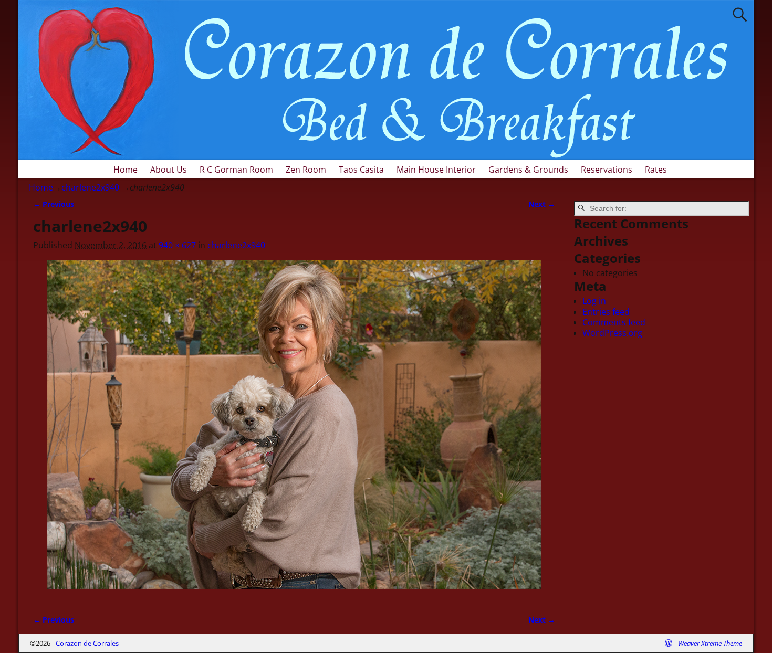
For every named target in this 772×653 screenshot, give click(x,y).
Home (125, 169)
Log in (594, 301)
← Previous (53, 204)
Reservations (606, 169)
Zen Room (306, 169)
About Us (168, 169)
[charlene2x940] (294, 431)
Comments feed (613, 322)
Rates (656, 169)
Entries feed (606, 312)
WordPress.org (612, 333)
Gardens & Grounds (528, 169)
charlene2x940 (90, 187)
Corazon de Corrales (87, 643)
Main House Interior (436, 169)
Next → (541, 204)
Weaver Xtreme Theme (710, 643)
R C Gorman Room (236, 169)
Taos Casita (361, 169)
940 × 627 (177, 245)
